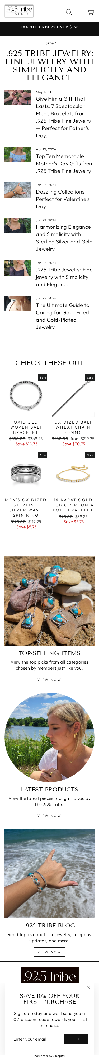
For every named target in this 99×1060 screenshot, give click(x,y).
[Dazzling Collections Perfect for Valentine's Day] (17, 190)
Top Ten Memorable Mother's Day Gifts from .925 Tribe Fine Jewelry (65, 163)
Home (48, 42)
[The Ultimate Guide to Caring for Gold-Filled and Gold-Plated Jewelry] (17, 303)
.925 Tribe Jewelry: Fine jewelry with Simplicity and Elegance (64, 277)
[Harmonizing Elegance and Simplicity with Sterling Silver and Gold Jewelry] (17, 225)
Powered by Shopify (49, 1055)
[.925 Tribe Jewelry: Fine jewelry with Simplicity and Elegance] (17, 268)
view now (49, 680)
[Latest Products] (49, 737)
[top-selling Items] (49, 601)
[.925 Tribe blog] (49, 873)
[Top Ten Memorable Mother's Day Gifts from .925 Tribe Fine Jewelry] (17, 154)
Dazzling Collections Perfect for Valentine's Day (63, 199)
